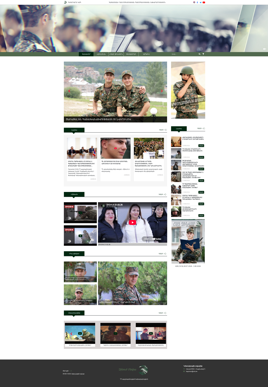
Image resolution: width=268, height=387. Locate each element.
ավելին (161, 130)
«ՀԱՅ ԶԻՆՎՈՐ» (116, 54)
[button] (161, 91)
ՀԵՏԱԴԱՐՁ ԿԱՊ (74, 2)
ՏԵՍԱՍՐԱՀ (131, 54)
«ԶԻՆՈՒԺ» (101, 54)
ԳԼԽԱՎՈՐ (86, 54)
